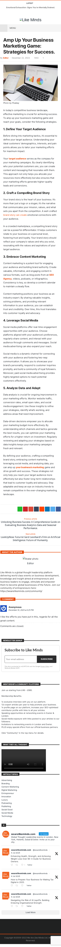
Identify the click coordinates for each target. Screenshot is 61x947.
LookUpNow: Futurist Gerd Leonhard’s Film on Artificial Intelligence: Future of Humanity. (30, 537)
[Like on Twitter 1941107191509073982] (23, 885)
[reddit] (41, 509)
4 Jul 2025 (15, 853)
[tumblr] (36, 509)
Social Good (6, 809)
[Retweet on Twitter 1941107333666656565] (17, 865)
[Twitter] (8, 13)
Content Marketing (10, 787)
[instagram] (19, 13)
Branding (5, 783)
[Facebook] (2, 13)
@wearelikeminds (40, 850)
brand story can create (15, 215)
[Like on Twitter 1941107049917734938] (23, 906)
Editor (6, 58)
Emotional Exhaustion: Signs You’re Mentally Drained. (30, 7)
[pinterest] (25, 509)
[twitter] (52, 509)
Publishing (6, 806)
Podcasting (6, 803)
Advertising (6, 780)
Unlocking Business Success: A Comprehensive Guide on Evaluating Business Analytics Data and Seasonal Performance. (30, 524)
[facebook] (58, 509)
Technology (6, 816)
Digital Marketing (9, 790)
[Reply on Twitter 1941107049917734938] (12, 906)
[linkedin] (47, 509)
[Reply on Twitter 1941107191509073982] (12, 885)
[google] (30, 509)
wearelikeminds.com (21, 850)
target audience (17, 158)
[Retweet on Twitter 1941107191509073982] (17, 885)
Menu (13, 28)
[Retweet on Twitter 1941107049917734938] (17, 906)
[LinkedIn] (13, 13)
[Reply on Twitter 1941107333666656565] (12, 865)
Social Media (7, 813)
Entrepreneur (7, 793)
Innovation (6, 796)
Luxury (4, 800)
